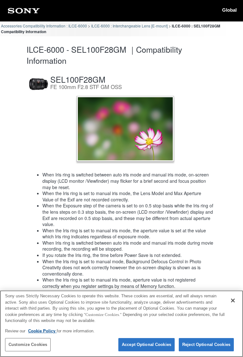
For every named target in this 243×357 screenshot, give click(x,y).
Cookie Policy (42, 331)
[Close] (233, 300)
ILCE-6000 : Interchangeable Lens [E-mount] (129, 25)
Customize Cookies (28, 344)
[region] (121, 323)
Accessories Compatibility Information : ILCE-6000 (44, 25)
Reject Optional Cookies (206, 344)
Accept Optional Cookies (146, 344)
